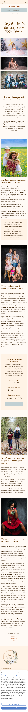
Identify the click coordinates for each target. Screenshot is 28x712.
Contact (14, 640)
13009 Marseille (15, 389)
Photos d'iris (14, 638)
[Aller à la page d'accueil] (3, 2)
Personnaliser (15, 704)
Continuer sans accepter (7, 698)
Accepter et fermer (15, 708)
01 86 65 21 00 (14, 6)
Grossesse (14, 636)
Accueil (14, 13)
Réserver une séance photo (14, 10)
